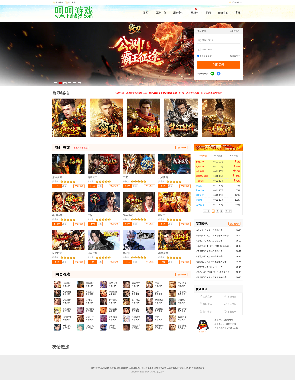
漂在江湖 (159, 308)
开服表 (195, 12)
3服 (238, 162)
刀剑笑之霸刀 (202, 176)
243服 (237, 205)
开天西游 (113, 300)
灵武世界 (67, 308)
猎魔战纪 (159, 300)
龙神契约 (200, 190)
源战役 (199, 185)
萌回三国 (113, 308)
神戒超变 (67, 317)
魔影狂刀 (136, 308)
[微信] (212, 74)
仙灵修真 (136, 317)
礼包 (64, 186)
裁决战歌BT (182, 325)
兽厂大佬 (182, 308)
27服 (238, 185)
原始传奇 (90, 283)
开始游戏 (79, 186)
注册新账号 (235, 31)
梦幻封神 (200, 162)
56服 (238, 190)
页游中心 (161, 12)
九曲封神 (200, 166)
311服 (237, 176)
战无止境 (136, 325)
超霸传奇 (159, 325)
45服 (238, 181)
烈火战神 (136, 300)
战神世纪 (200, 205)
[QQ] (219, 74)
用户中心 (178, 12)
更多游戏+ (181, 147)
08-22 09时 (218, 162)
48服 (238, 171)
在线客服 (202, 332)
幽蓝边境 (182, 317)
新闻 (208, 12)
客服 (238, 12)
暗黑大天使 (113, 283)
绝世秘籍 (200, 171)
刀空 (157, 283)
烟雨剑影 (90, 325)
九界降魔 (67, 292)
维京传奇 (67, 283)
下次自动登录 (206, 56)
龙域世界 (90, 308)
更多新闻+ (234, 224)
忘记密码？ (235, 56)
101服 (237, 200)
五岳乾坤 (113, 317)
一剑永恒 (200, 181)
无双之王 (90, 317)
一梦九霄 (67, 325)
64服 (238, 166)
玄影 (157, 317)
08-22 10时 (218, 171)
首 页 (146, 12)
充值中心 (223, 12)
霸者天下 (200, 195)
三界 (157, 292)
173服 (237, 195)
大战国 (199, 200)
